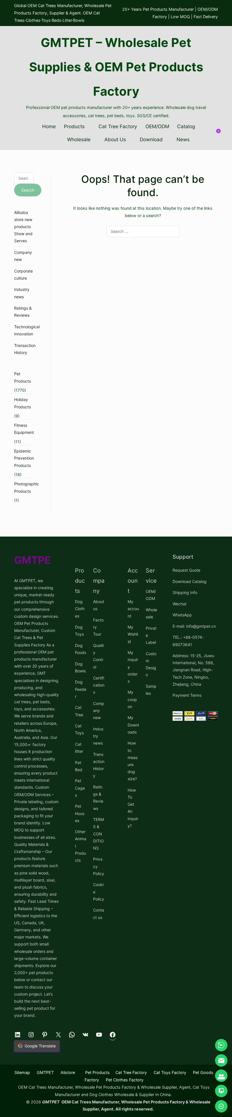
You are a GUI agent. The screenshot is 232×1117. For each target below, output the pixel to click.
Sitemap (22, 1072)
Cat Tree (79, 711)
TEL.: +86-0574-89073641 (188, 641)
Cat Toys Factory (170, 1072)
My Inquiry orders (133, 666)
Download (151, 139)
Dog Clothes (80, 608)
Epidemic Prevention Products (24, 458)
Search (27, 190)
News (183, 139)
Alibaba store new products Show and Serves (23, 226)
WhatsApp (182, 614)
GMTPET (45, 1072)
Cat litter (79, 748)
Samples (151, 690)
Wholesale (79, 139)
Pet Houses (79, 813)
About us (98, 605)
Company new (23, 256)
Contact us (98, 913)
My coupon (132, 699)
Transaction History (25, 349)
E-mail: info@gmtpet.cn (194, 626)
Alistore (68, 1072)
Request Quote (186, 570)
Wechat (179, 603)
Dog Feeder (80, 688)
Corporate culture (23, 274)
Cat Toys (79, 729)
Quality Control (98, 656)
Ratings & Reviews (23, 312)
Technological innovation (27, 330)
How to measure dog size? (133, 761)
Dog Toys (79, 630)
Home (49, 126)
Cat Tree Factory (117, 126)
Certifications (98, 685)
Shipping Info (185, 592)
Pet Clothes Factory (124, 1079)
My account (133, 608)
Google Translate (40, 1045)
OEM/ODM (157, 126)
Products (74, 126)
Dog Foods (80, 649)
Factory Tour (98, 627)
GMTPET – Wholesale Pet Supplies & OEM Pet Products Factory (116, 67)
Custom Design (151, 664)
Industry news (21, 293)
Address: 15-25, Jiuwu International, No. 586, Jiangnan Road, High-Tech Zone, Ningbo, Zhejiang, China (193, 670)
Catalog (186, 126)
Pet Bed (78, 766)
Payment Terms (187, 695)
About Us (115, 139)
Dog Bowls (80, 667)
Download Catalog (190, 581)
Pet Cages (80, 787)
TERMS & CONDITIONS (98, 833)
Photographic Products (26, 487)
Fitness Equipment (24, 429)
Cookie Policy (98, 891)
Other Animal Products (80, 846)
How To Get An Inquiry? (133, 808)
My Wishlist (133, 634)
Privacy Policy (98, 866)
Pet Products (22, 377)
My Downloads (133, 724)
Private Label (151, 635)
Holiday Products (22, 403)
